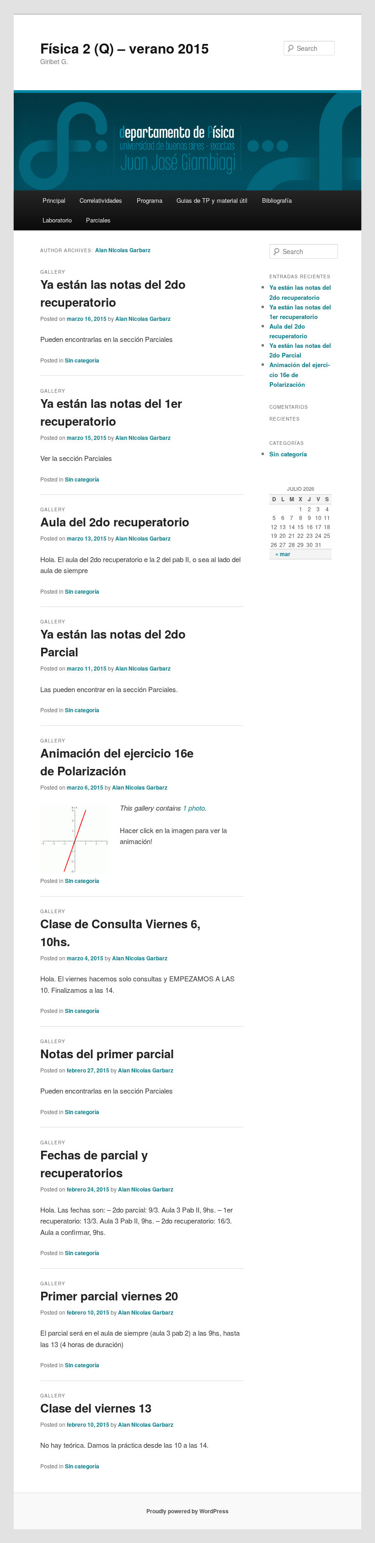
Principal (54, 200)
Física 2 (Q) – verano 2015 (124, 48)
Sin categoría (82, 360)
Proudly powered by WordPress (187, 1511)
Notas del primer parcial (107, 1053)
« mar (282, 554)
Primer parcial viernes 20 (109, 1295)
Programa (149, 200)
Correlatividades (101, 200)
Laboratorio (57, 220)
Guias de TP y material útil (212, 200)
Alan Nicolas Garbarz (122, 250)
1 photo (194, 807)
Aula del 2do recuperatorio (114, 521)
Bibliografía (277, 200)
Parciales (98, 220)
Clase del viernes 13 (95, 1407)
